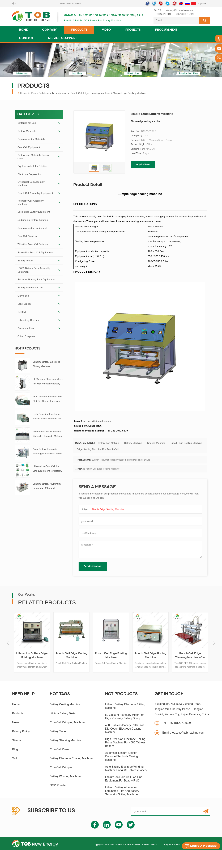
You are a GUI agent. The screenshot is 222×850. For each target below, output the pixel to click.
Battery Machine (133, 443)
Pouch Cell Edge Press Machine (196, 655)
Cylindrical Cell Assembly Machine (31, 183)
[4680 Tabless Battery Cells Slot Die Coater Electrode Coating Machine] (22, 400)
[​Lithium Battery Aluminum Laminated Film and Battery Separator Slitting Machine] (22, 487)
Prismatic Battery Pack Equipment (36, 279)
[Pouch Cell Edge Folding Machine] (77, 630)
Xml (14, 758)
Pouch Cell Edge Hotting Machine (117, 655)
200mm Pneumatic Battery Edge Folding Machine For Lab (121, 459)
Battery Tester (25, 260)
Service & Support (62, 38)
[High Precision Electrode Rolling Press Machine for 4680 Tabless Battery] (22, 417)
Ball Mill (22, 312)
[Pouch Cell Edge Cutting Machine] (38, 630)
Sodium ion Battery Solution (33, 220)
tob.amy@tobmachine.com (179, 10)
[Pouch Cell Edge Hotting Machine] (117, 630)
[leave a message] (200, 846)
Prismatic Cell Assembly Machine (31, 202)
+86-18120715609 (185, 14)
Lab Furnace (25, 303)
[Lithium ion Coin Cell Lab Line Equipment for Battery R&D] (22, 470)
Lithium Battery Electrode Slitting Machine (46, 364)
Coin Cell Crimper (61, 767)
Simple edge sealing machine (108, 509)
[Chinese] (193, 3)
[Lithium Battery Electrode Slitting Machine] (22, 365)
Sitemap (17, 740)
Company (49, 30)
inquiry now (143, 164)
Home (23, 30)
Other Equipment (27, 336)
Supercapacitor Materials (31, 139)
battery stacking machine (65, 740)
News (15, 722)
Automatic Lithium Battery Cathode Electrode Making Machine (47, 434)
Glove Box (23, 295)
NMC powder (58, 785)
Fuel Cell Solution (27, 236)
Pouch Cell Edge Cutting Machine (38, 655)
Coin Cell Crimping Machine (67, 722)
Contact (26, 38)
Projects (133, 30)
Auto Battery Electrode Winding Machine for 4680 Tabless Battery (47, 452)
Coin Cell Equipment (29, 147)
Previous (8, 643)
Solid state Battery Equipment (34, 211)
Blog (15, 749)
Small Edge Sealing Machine (186, 443)
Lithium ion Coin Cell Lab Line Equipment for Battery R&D (47, 469)
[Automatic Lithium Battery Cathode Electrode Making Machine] (22, 435)
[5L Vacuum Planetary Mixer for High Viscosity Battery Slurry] (22, 382)
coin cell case (59, 749)
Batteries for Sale (27, 122)
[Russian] (187, 3)
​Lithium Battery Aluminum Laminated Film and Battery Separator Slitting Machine (47, 486)
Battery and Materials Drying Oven (33, 157)
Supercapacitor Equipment (32, 228)
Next (213, 643)
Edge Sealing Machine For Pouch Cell (97, 449)
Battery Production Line (30, 287)
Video (106, 30)
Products (79, 30)
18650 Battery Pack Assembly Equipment (34, 270)
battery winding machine (65, 776)
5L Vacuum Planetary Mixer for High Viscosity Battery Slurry (48, 382)
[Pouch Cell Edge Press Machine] (196, 630)
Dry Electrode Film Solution (32, 166)
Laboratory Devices (28, 320)
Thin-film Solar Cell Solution (33, 244)
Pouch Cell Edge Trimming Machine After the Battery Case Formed (156, 656)
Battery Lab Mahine (108, 443)
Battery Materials (27, 131)
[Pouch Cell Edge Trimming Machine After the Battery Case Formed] (156, 630)
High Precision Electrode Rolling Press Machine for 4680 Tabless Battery (47, 417)
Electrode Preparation (29, 174)
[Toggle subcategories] (59, 123)
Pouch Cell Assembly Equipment (48, 93)
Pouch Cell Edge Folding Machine (102, 468)
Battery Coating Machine (65, 704)
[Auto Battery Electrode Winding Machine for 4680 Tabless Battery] (22, 452)
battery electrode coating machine (71, 758)
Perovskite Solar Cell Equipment (35, 252)
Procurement (166, 30)
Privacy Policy (21, 731)
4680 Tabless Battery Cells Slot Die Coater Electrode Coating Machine (47, 399)
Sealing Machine (156, 443)
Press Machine (26, 328)
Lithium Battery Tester (63, 713)
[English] (181, 3)
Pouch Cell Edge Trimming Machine (90, 93)
